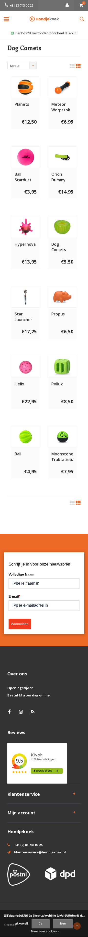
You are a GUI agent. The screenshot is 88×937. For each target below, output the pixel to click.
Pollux (57, 384)
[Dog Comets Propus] (62, 297)
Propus (58, 314)
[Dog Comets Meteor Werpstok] (62, 87)
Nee (63, 923)
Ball (18, 454)
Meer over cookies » (45, 931)
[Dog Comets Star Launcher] (26, 297)
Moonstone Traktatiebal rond (62, 457)
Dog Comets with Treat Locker (61, 247)
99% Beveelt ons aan (46, 33)
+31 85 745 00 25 (21, 5)
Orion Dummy (58, 177)
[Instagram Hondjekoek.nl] (20, 711)
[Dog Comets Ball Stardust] (26, 157)
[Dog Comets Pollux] (62, 367)
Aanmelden (20, 624)
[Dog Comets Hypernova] (26, 227)
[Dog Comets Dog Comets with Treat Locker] (62, 227)
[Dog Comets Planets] (26, 87)
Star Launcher (23, 316)
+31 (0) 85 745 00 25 (28, 845)
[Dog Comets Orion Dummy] (62, 157)
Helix (19, 384)
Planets (22, 104)
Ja (40, 923)
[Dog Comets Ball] (26, 437)
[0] (81, 5)
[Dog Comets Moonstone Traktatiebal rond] (62, 437)
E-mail (14, 596)
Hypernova (25, 244)
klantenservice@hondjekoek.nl (40, 852)
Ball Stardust (23, 177)
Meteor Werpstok (60, 107)
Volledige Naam (21, 574)
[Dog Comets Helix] (26, 367)
